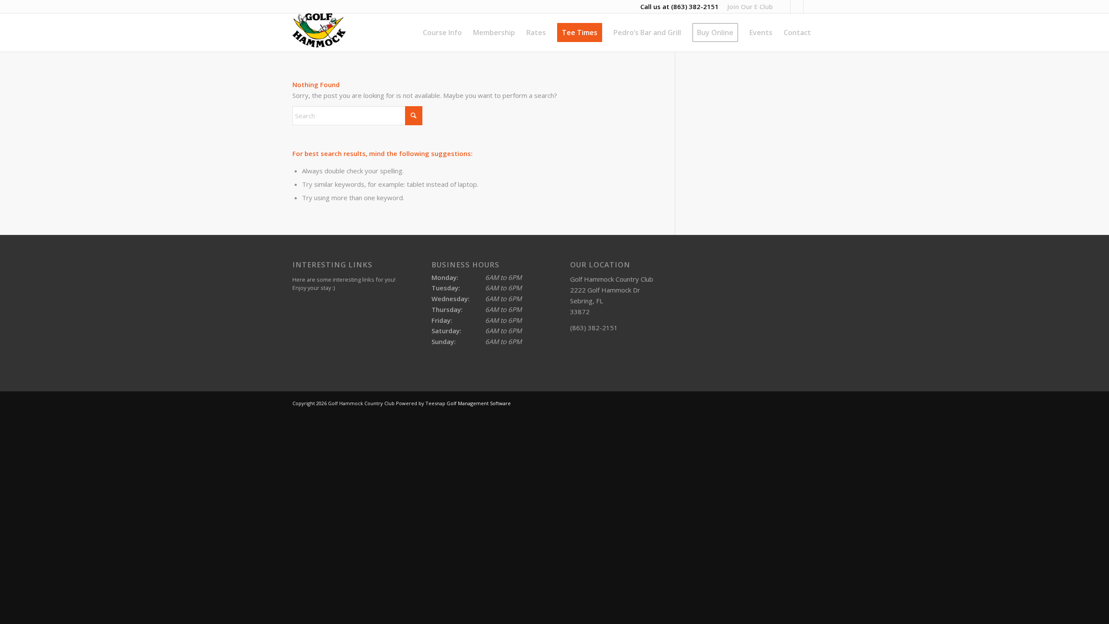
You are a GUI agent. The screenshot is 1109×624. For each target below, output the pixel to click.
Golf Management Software (479, 403)
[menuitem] (748, 6)
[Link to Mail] (797, 6)
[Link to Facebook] (810, 6)
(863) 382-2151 (695, 6)
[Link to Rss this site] (784, 6)
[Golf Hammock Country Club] (319, 32)
